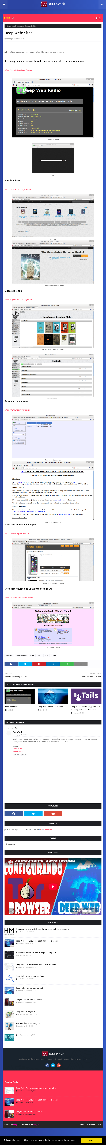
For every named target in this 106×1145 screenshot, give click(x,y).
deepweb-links (21, 656)
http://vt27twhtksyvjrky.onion (17, 410)
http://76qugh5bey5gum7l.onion (19, 70)
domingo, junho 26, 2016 (20, 735)
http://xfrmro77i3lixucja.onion (18, 189)
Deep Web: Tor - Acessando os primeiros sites (36, 964)
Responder (17, 755)
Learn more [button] (69, 1140)
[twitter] (33, 813)
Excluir (24, 755)
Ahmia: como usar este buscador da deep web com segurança (43, 929)
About (82, 1124)
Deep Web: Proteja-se (25, 1011)
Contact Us (91, 1124)
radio (39, 656)
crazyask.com (18, 751)
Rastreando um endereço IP (28, 1023)
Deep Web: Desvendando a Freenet (31, 976)
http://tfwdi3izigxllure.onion (17, 533)
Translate (48, 830)
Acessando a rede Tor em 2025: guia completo (36, 952)
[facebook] (14, 813)
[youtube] (53, 813)
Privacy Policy (10, 844)
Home (99, 1124)
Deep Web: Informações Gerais (51, 707)
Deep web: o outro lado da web (29, 988)
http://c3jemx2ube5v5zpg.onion (18, 300)
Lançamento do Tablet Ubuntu (29, 1000)
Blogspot (16, 1125)
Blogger (36, 1125)
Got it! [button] (91, 1140)
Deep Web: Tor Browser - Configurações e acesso (37, 941)
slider (54, 656)
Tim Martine (17, 749)
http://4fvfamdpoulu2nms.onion (19, 598)
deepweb (20, 26)
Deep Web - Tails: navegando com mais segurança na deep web (85, 708)
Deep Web (17, 732)
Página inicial (11, 26)
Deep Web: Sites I (12, 707)
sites (46, 656)
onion (32, 656)
